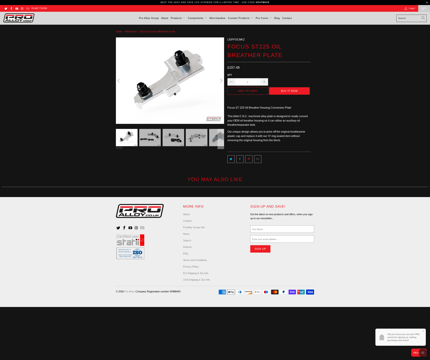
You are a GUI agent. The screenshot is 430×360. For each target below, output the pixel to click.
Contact (287, 18)
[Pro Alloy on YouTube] (16, 8)
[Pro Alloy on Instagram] (22, 8)
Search (187, 240)
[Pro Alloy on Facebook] (11, 8)
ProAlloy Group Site (194, 227)
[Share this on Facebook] (240, 159)
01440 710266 (39, 8)
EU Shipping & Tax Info (195, 273)
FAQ (185, 253)
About (164, 18)
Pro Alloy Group (149, 18)
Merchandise (217, 18)
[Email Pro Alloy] (27, 8)
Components (196, 18)
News (186, 233)
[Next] (221, 80)
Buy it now (289, 90)
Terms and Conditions (195, 260)
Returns (187, 247)
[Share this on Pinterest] (248, 159)
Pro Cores (262, 18)
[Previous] (119, 80)
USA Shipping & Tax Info (196, 279)
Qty (229, 75)
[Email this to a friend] (257, 159)
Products (177, 18)
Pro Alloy (129, 291)
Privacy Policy (191, 266)
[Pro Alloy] (18, 18)
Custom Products (239, 18)
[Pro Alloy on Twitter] (5, 8)
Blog (277, 18)
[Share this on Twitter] (231, 159)
